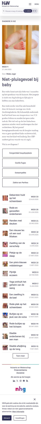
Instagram (20, 381)
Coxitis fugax (20, 163)
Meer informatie (18, 411)
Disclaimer (20, 373)
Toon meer (20, 356)
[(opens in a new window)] (20, 389)
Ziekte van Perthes (20, 182)
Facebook (24, 381)
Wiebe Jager (11, 74)
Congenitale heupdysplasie (20, 153)
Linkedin (14, 381)
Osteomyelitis (20, 173)
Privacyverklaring (20, 370)
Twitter (17, 381)
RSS (27, 381)
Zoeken (28, 11)
